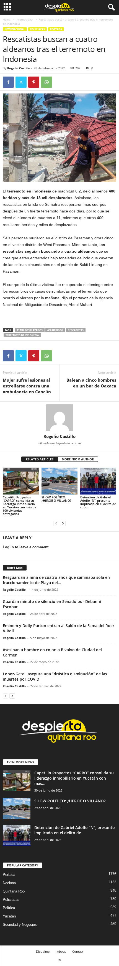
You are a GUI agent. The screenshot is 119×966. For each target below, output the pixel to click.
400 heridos (55, 330)
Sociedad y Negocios (20, 924)
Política (9, 908)
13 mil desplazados (30, 330)
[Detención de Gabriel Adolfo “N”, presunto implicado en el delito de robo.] (98, 481)
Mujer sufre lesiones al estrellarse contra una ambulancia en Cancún (27, 385)
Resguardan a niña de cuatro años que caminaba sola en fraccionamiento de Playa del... (56, 580)
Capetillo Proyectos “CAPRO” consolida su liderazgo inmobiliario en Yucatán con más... (74, 778)
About (61, 951)
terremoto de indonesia (22, 335)
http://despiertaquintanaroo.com (59, 443)
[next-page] (63, 523)
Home (7, 19)
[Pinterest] (33, 82)
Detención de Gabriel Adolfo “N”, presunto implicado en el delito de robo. (98, 502)
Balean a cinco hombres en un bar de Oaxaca (91, 383)
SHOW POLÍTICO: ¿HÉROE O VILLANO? (56, 499)
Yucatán (9, 916)
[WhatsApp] (46, 82)
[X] (21, 82)
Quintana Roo (14, 891)
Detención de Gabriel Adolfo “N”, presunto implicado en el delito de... (74, 830)
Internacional (24, 19)
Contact (77, 951)
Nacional (10, 883)
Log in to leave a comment (25, 547)
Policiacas (37, 29)
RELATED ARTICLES (39, 459)
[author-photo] (59, 417)
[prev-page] (56, 523)
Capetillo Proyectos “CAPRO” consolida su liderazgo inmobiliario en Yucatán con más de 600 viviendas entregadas (19, 505)
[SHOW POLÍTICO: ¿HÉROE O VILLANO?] (59, 481)
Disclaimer (43, 951)
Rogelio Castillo (18, 68)
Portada (56, 29)
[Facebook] (8, 82)
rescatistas (76, 330)
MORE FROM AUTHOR (78, 459)
